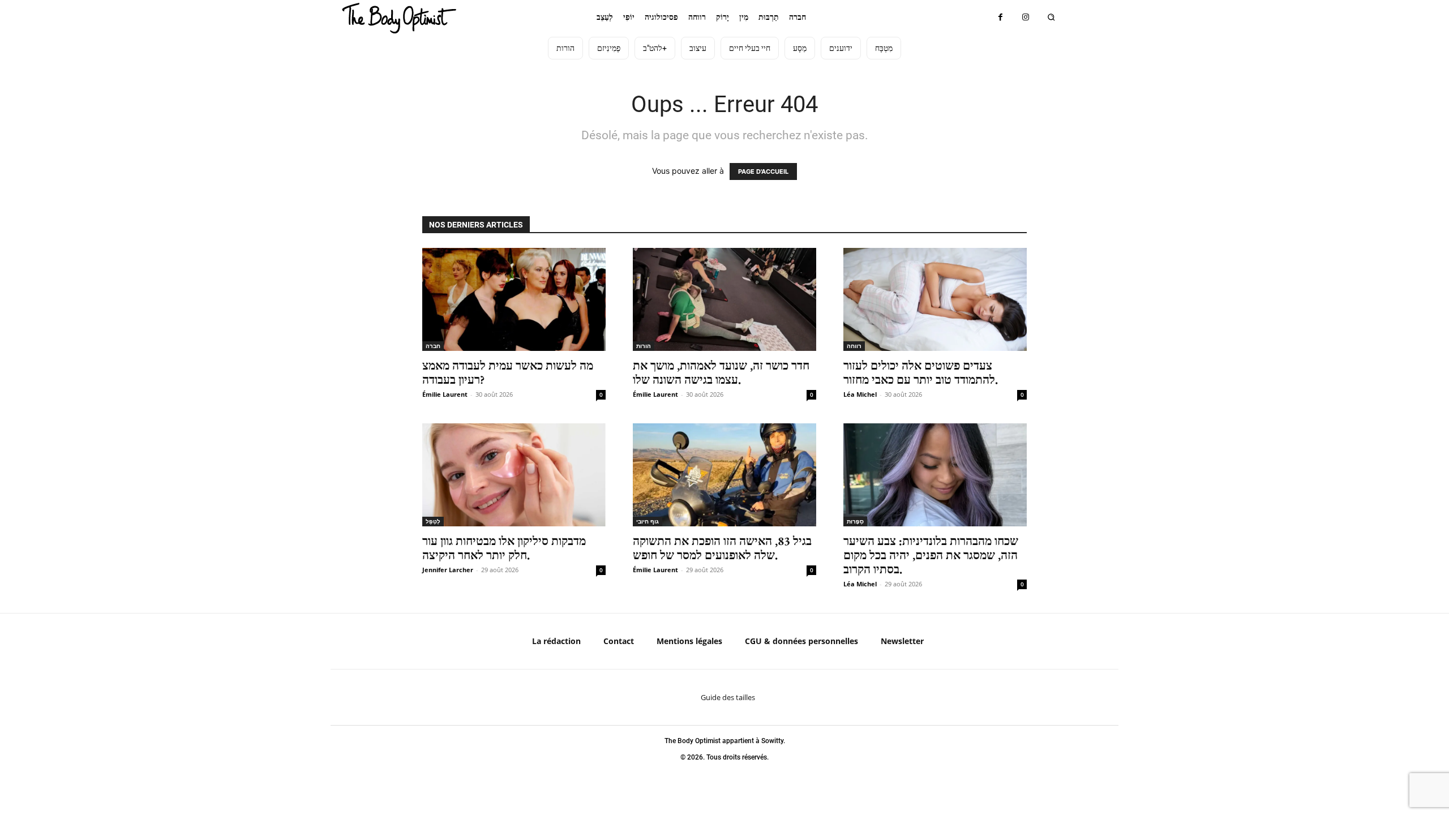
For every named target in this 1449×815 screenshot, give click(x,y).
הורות (643, 346)
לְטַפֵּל (433, 521)
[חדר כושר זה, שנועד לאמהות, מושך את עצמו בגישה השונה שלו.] (724, 299)
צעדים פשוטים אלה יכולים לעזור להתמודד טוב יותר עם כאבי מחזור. (920, 372)
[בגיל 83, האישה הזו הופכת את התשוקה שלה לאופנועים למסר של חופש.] (724, 474)
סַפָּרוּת (855, 521)
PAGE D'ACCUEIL (763, 171)
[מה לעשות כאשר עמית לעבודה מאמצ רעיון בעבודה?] (514, 299)
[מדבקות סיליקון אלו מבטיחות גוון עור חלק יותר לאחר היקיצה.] (514, 474)
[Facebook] (1000, 17)
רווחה (854, 346)
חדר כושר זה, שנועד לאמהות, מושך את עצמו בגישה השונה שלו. (721, 372)
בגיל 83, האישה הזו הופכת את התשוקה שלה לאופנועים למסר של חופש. (722, 548)
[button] (1051, 17)
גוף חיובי (647, 521)
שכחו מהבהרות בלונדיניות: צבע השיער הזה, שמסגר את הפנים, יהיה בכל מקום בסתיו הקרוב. (930, 555)
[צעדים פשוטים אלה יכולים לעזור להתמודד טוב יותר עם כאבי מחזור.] (935, 299)
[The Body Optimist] (399, 18)
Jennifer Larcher (447, 569)
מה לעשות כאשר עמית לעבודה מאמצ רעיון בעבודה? (507, 372)
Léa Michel (860, 394)
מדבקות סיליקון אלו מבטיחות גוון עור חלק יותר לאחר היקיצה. (504, 548)
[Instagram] (1026, 17)
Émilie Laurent (445, 394)
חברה (433, 346)
